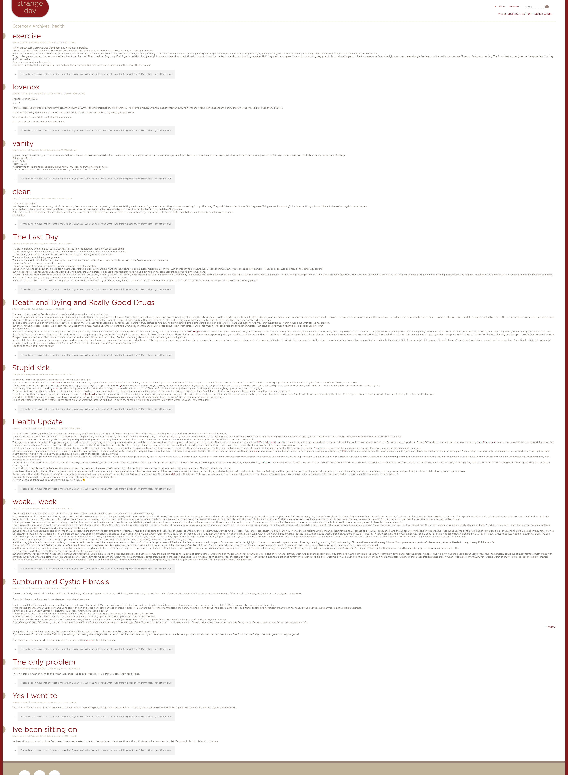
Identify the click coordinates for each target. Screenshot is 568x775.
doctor (319, 448)
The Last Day (35, 237)
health (73, 42)
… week (34, 501)
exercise (26, 36)
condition (55, 382)
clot (173, 474)
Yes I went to (35, 695)
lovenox (26, 87)
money (82, 93)
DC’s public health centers (271, 442)
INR (344, 451)
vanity (23, 143)
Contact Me (514, 6)
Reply (15, 198)
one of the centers (487, 442)
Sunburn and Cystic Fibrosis (60, 581)
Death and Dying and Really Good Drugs (83, 302)
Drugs (119, 385)
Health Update (37, 422)
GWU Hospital (194, 331)
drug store (52, 388)
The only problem (43, 662)
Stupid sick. (31, 368)
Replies (16, 243)
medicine (255, 451)
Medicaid (90, 394)
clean (21, 191)
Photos (502, 6)
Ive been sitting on (44, 729)
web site (90, 640)
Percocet (266, 462)
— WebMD (550, 626)
